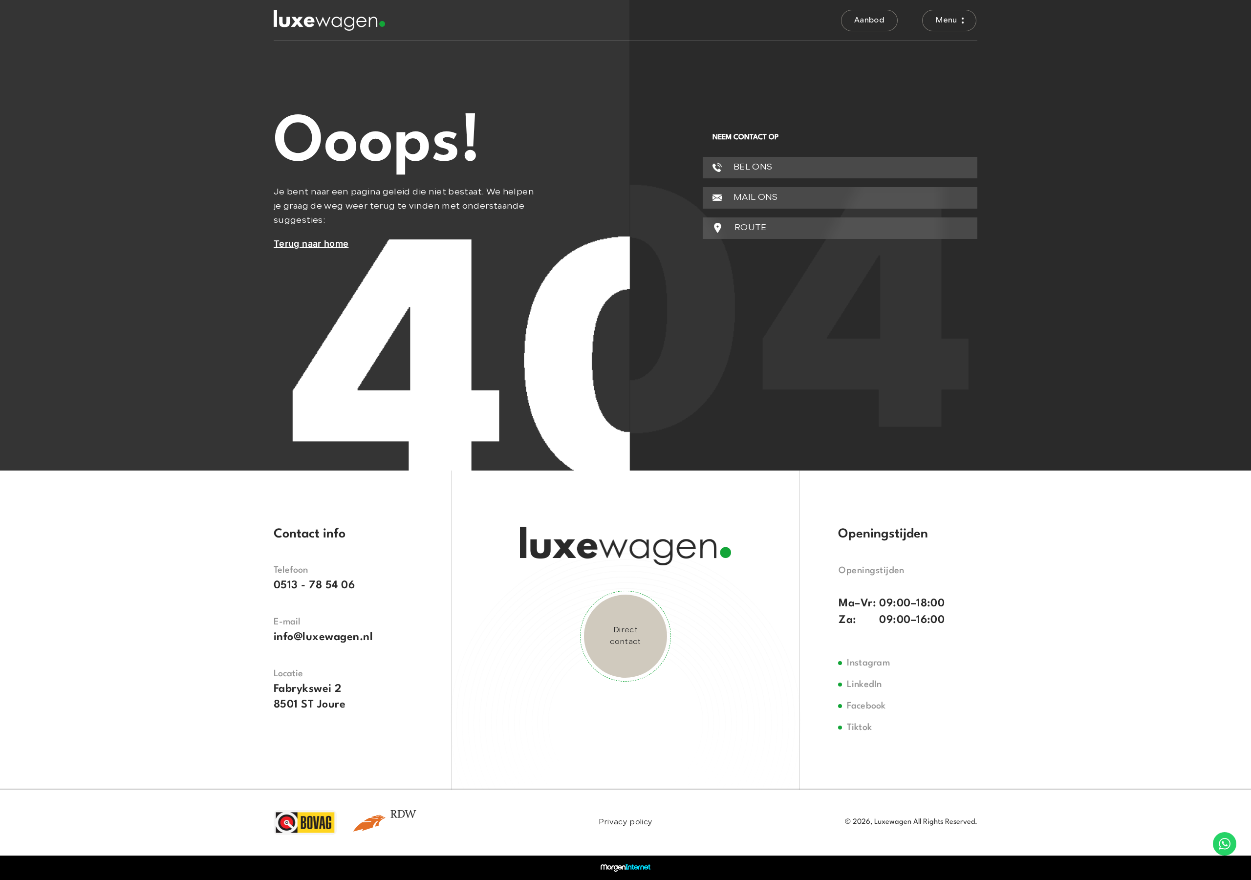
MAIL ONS (755, 197)
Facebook (866, 706)
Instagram (868, 663)
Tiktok (859, 727)
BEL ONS (752, 167)
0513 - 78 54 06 (314, 585)
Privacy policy (625, 822)
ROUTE (750, 228)
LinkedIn (864, 684)
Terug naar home (311, 243)
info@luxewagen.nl (323, 637)
